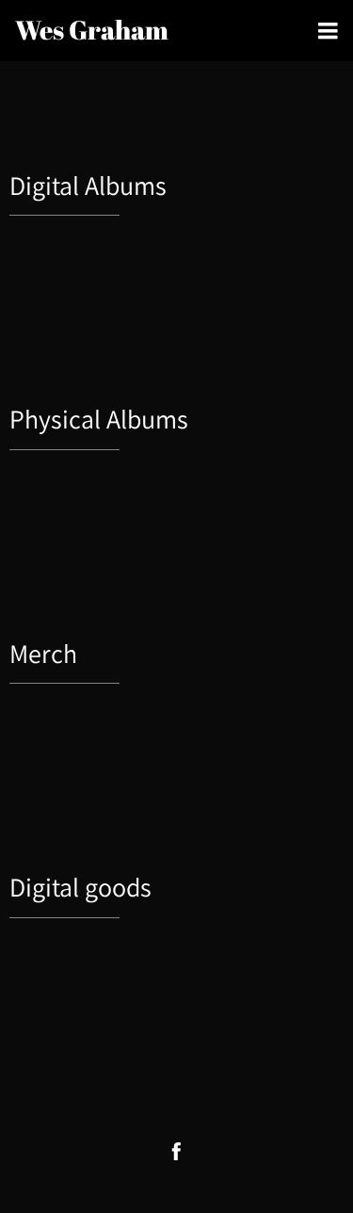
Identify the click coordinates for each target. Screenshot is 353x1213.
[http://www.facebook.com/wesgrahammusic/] (176, 1151)
